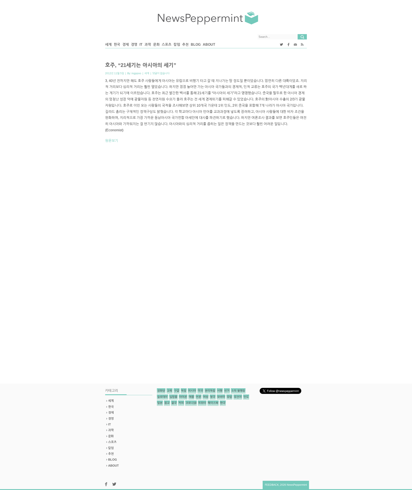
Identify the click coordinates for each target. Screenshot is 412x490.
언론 (198, 397)
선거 (226, 390)
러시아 (192, 390)
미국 (200, 390)
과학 (148, 44)
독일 (183, 390)
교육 (169, 390)
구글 (176, 390)
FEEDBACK (272, 484)
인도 (246, 397)
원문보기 (111, 140)
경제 (125, 44)
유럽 (229, 397)
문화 (156, 44)
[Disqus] (206, 206)
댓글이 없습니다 (161, 73)
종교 (167, 403)
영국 (212, 397)
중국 (174, 403)
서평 (219, 390)
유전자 (238, 397)
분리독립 (210, 390)
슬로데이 (162, 397)
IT (140, 44)
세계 (108, 44)
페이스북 (213, 403)
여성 (205, 397)
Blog (196, 44)
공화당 (161, 390)
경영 (134, 44)
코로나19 (191, 403)
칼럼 (177, 44)
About (209, 44)
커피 (181, 403)
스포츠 (166, 44)
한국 (117, 44)
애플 (191, 397)
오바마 (221, 397)
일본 (159, 403)
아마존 (183, 397)
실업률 (173, 397)
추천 (185, 44)
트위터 (202, 403)
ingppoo (136, 73)
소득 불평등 (238, 390)
